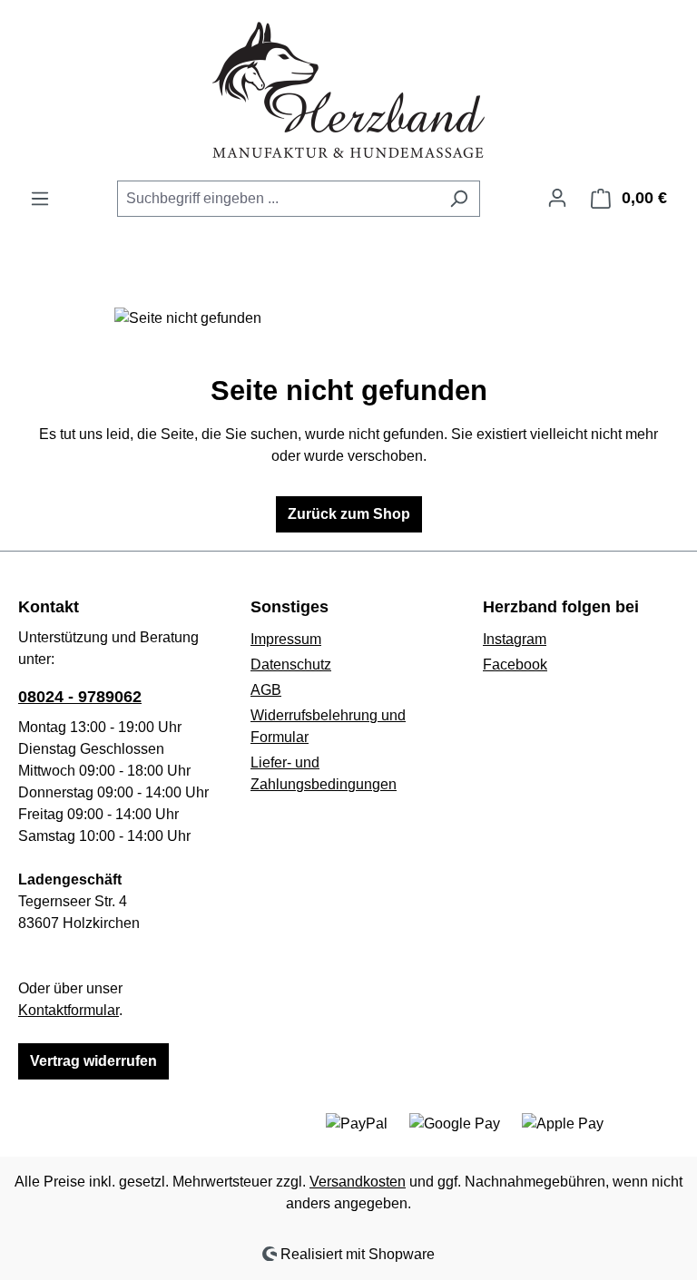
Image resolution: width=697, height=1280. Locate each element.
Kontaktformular (68, 1010)
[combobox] (277, 199)
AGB (265, 690)
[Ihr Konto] (557, 198)
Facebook (515, 664)
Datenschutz (290, 664)
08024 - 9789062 (80, 697)
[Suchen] (458, 199)
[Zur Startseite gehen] (348, 90)
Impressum (285, 639)
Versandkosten (357, 1181)
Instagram (514, 639)
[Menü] (40, 199)
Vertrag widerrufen (93, 1061)
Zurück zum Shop (349, 514)
